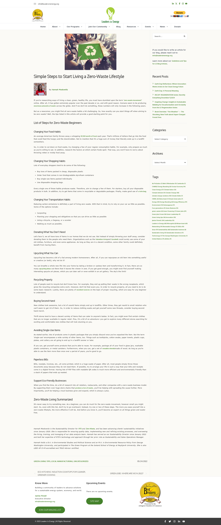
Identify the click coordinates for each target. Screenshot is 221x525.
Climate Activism (158, 192)
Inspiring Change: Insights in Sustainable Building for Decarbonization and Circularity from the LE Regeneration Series (169, 105)
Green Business (172, 208)
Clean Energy (158, 189)
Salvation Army (102, 239)
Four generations (158, 208)
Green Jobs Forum (159, 214)
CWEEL (155, 199)
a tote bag (142, 191)
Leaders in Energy (159, 223)
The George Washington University (174, 236)
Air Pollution (157, 183)
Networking (157, 226)
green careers (157, 211)
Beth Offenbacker (170, 183)
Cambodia (181, 183)
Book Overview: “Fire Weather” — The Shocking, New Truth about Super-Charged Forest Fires (168, 114)
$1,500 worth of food (89, 136)
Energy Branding (166, 202)
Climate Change (172, 192)
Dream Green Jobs (176, 199)
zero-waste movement (132, 100)
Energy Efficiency (180, 202)
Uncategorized (81, 461)
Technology (157, 236)
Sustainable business (178, 229)
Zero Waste (90, 429)
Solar (155, 229)
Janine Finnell (158, 220)
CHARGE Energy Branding (161, 186)
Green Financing (169, 211)
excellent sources (83, 290)
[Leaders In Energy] (111, 15)
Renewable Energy (170, 226)
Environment (157, 205)
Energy (155, 202)
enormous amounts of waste (45, 106)
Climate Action (170, 189)
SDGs (181, 226)
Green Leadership (173, 214)
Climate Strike (177, 196)
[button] (50, 510)
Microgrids (171, 223)
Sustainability (164, 229)
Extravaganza (169, 205)
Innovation (171, 217)
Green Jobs (181, 211)
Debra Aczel (164, 199)
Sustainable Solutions (175, 232)
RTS (79, 429)
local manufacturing (62, 461)
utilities (167, 239)
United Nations (158, 239)
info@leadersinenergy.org (162, 55)
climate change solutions (161, 196)
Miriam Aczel (181, 223)
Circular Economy (178, 186)
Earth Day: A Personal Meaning (167, 91)
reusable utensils (108, 348)
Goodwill (114, 239)
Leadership (169, 220)
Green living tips (42, 461)
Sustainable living (159, 232)
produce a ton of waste (84, 388)
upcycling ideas (45, 269)
